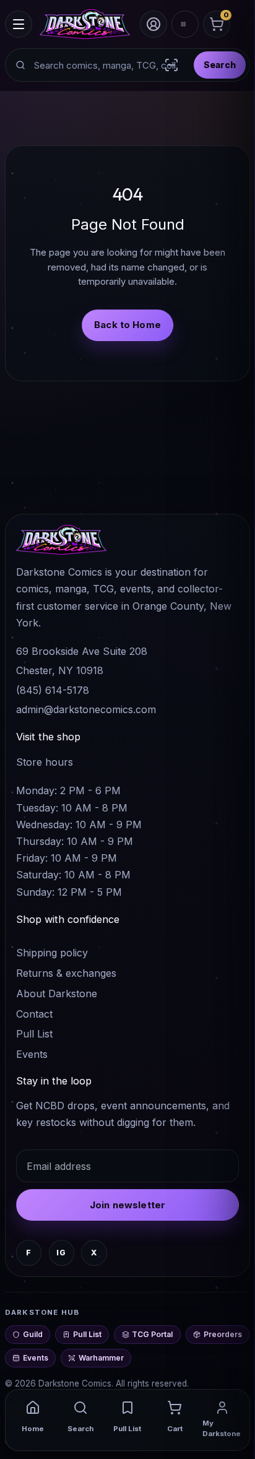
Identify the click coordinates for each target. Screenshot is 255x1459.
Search (220, 64)
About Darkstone (56, 993)
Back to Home (127, 325)
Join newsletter (127, 1205)
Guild (33, 1334)
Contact (34, 1014)
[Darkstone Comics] (85, 24)
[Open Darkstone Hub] (185, 24)
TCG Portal (152, 1334)
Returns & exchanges (66, 973)
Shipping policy (52, 952)
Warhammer (101, 1357)
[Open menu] (18, 24)
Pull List (34, 1034)
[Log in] (153, 24)
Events (32, 1054)
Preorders (223, 1334)
